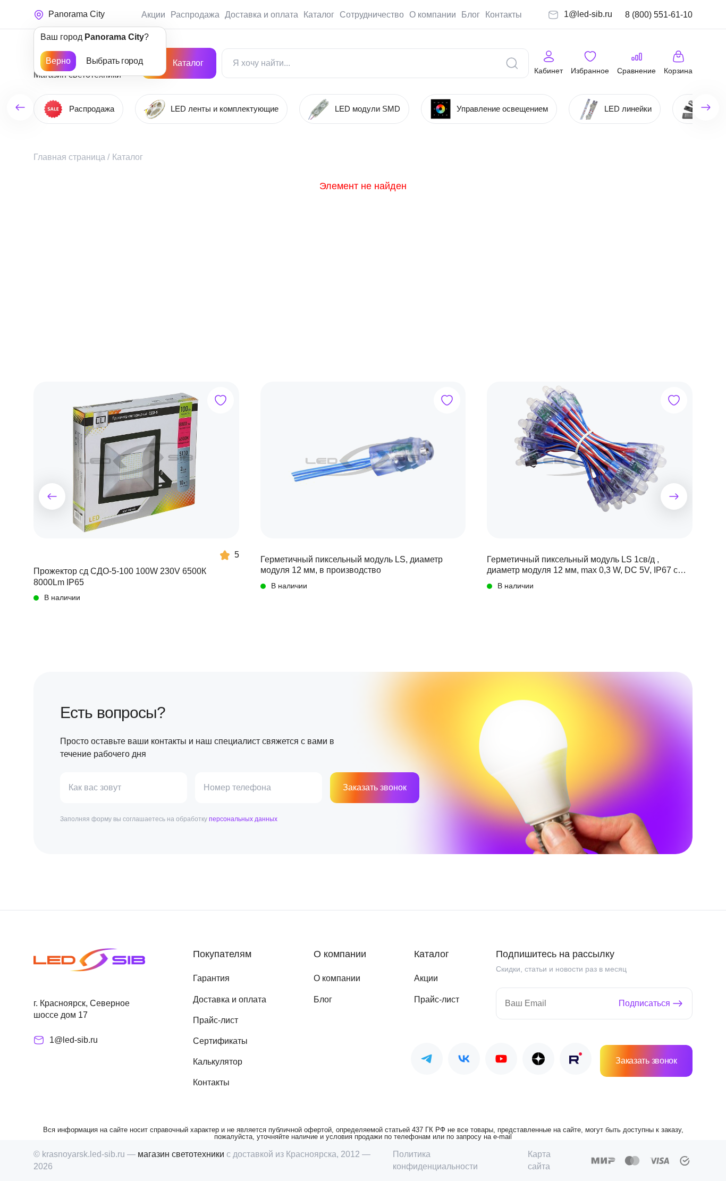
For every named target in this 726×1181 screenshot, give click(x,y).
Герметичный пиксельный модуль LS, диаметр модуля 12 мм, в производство (351, 565)
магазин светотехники (181, 1154)
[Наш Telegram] (427, 1060)
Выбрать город (114, 60)
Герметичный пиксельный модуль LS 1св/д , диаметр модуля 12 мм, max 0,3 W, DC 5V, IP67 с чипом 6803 (582, 565)
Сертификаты (220, 1040)
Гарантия (211, 978)
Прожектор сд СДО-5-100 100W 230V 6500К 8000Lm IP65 (119, 576)
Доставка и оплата (261, 14)
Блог (470, 14)
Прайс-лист (215, 1020)
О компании (432, 14)
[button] (52, 496)
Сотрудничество (372, 14)
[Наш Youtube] (501, 1060)
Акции (153, 14)
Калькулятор (217, 1061)
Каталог (318, 14)
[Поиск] (511, 63)
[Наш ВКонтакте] (464, 1060)
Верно (58, 60)
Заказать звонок (375, 787)
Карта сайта (539, 1160)
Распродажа (195, 14)
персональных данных (243, 819)
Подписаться (644, 1003)
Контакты (503, 14)
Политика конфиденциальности (435, 1160)
